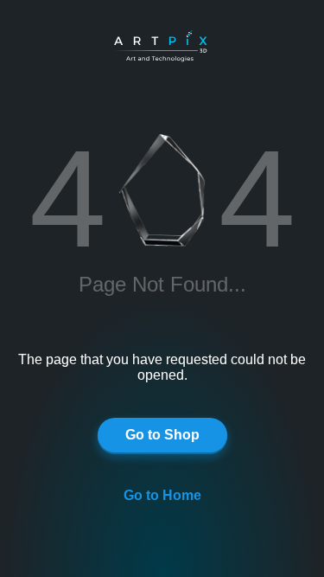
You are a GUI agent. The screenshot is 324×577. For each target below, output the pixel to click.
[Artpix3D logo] (167, 48)
